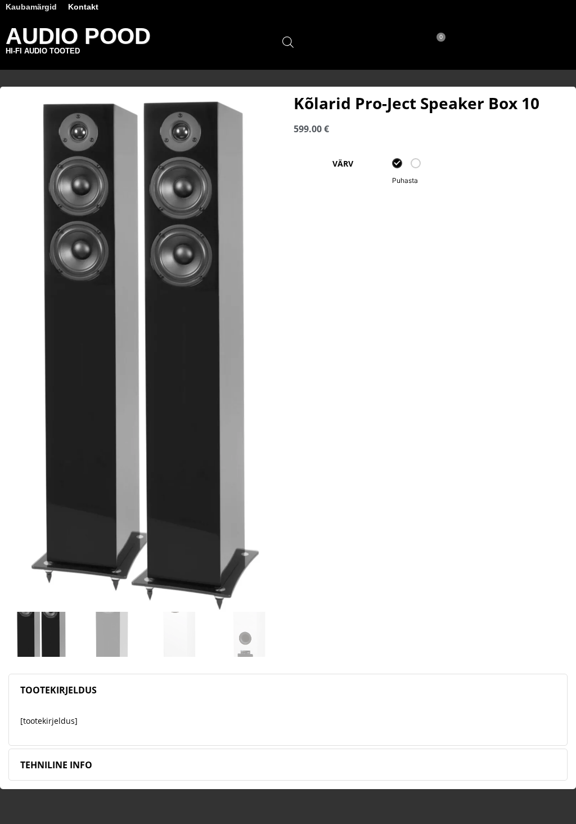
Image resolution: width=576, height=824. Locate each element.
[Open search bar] (288, 42)
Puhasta (405, 180)
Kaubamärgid (31, 6)
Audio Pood (78, 36)
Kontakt (83, 6)
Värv (342, 164)
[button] (518, 42)
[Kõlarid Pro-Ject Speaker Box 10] (145, 353)
